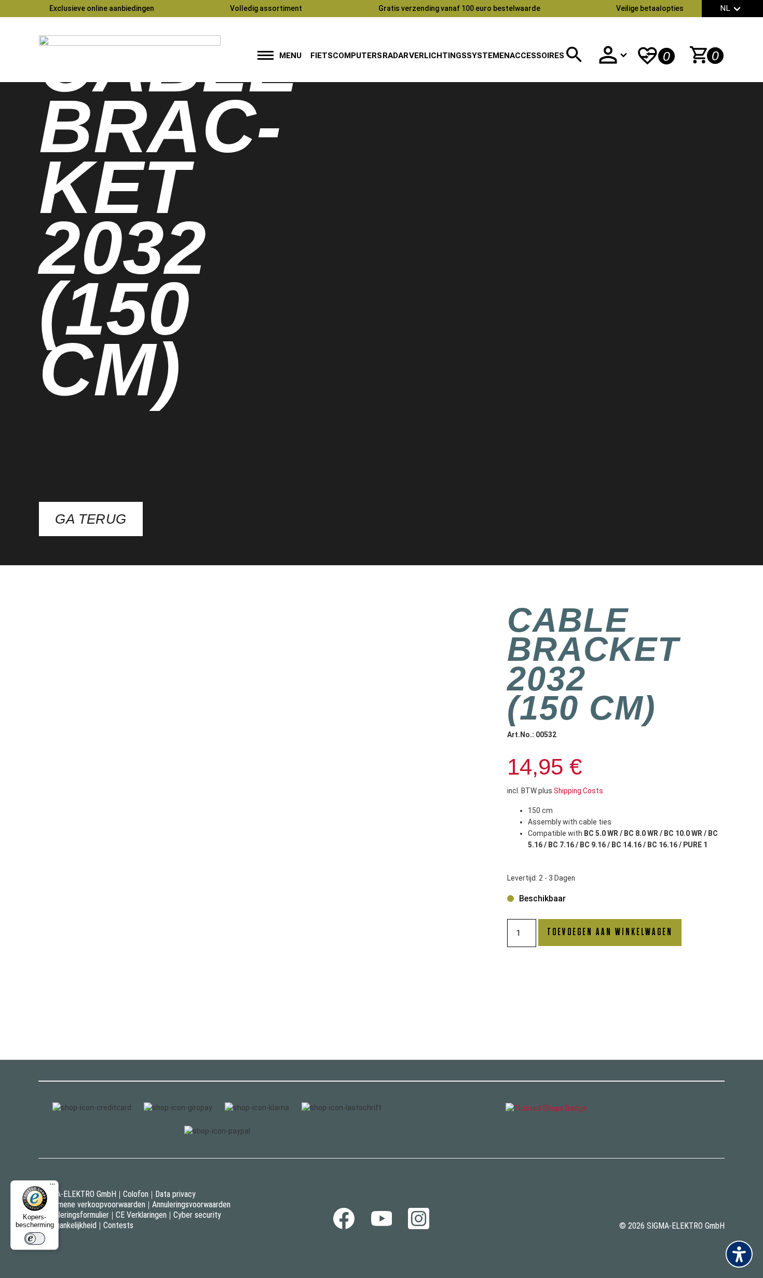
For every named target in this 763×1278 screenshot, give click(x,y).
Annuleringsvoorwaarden (191, 1204)
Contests (118, 1225)
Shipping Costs (578, 791)
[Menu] (52, 1186)
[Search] (574, 55)
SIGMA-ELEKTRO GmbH (77, 1194)
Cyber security (197, 1215)
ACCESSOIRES (537, 55)
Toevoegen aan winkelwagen (610, 932)
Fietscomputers (346, 55)
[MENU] (265, 56)
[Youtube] (381, 1223)
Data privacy (175, 1194)
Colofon (135, 1194)
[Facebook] (344, 1226)
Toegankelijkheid (70, 1225)
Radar (395, 55)
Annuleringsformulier (76, 1215)
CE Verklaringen (141, 1215)
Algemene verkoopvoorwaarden (94, 1204)
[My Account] (612, 55)
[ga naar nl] (130, 49)
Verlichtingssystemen (459, 55)
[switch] (34, 1238)
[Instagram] (418, 1226)
